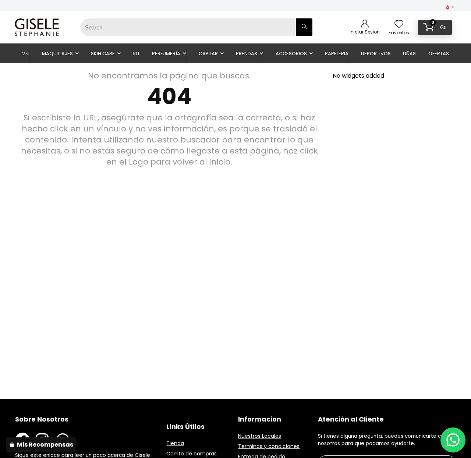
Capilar (208, 53)
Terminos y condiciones (269, 446)
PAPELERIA (336, 53)
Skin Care (103, 53)
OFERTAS (438, 53)
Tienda (175, 443)
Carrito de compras (191, 453)
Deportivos (376, 53)
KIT (136, 53)
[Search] (304, 27)
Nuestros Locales (259, 436)
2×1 (25, 53)
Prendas (246, 53)
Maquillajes (57, 53)
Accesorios (291, 53)
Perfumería (166, 53)
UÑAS (409, 53)
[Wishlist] (398, 24)
